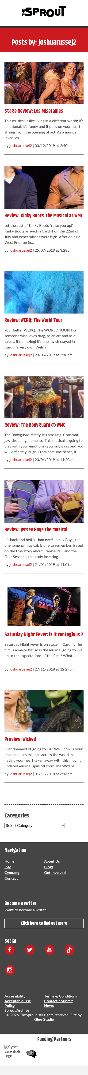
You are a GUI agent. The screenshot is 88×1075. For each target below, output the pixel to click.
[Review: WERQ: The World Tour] (44, 291)
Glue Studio (44, 1019)
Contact (11, 878)
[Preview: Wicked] (44, 710)
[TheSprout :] (44, 12)
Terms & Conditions (60, 996)
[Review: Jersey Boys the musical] (44, 500)
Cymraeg (11, 873)
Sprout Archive (16, 1010)
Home (9, 861)
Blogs (48, 867)
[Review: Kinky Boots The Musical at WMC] (44, 186)
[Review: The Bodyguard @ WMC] (44, 396)
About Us (52, 861)
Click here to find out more (44, 923)
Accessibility (14, 996)
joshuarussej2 (20, 146)
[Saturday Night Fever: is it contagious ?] (44, 605)
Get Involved (55, 873)
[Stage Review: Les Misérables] (44, 82)
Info (7, 867)
